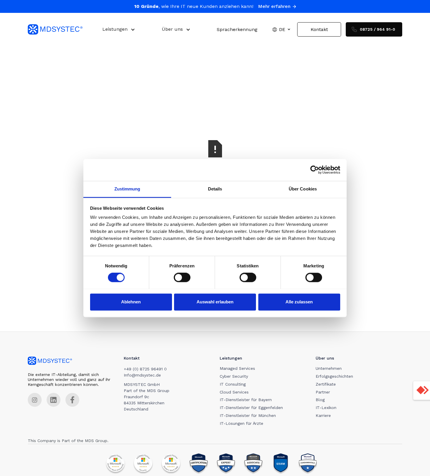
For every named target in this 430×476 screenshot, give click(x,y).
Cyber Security (234, 376)
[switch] (182, 277)
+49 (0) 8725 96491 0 (145, 369)
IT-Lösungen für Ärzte (241, 423)
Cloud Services (234, 392)
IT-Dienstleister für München (248, 415)
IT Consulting (233, 384)
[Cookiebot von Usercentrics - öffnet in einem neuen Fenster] (314, 169)
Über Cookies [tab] (303, 188)
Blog (320, 399)
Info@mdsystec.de (142, 375)
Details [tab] (215, 188)
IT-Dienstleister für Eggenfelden (251, 407)
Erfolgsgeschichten (334, 376)
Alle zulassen (299, 301)
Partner (323, 392)
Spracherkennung (237, 29)
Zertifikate (326, 384)
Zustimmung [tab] (127, 188)
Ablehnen (131, 301)
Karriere (323, 415)
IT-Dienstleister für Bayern (246, 399)
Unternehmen (329, 368)
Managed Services (237, 368)
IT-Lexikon (326, 407)
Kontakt (319, 29)
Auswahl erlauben (215, 301)
